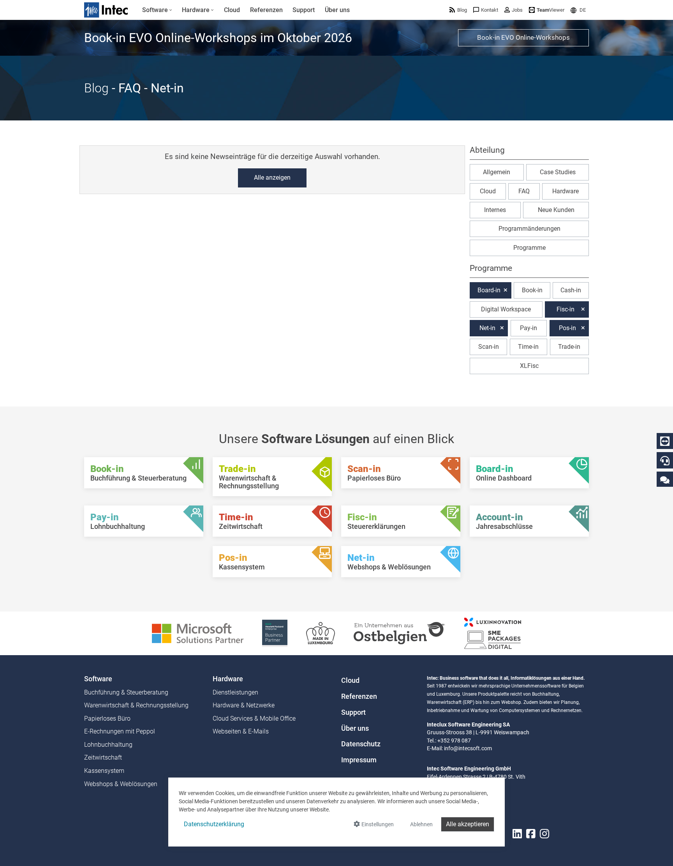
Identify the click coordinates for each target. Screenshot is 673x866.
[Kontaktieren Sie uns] (665, 479)
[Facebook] (531, 834)
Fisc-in (565, 309)
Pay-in (528, 328)
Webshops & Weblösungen (120, 784)
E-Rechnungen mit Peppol (119, 731)
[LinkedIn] (517, 834)
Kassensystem (104, 770)
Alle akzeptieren (467, 824)
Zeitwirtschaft (103, 757)
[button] (578, 10)
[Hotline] (665, 460)
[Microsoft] (197, 632)
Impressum (359, 760)
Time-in (528, 346)
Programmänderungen (529, 228)
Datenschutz (361, 744)
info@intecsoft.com (468, 748)
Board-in (488, 290)
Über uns (355, 728)
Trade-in (569, 346)
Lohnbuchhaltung (108, 744)
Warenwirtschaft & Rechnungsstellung (136, 705)
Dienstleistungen (235, 692)
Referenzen (359, 696)
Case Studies (558, 172)
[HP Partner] (274, 632)
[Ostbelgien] (400, 632)
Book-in (532, 290)
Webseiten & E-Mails (241, 731)
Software (98, 679)
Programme (529, 247)
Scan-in (488, 346)
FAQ (524, 191)
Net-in (487, 328)
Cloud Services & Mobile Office (254, 718)
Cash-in (570, 290)
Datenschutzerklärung (214, 824)
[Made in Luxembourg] (320, 632)
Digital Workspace (506, 309)
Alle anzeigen (272, 177)
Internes (495, 210)
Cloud (488, 191)
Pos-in (567, 328)
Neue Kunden (556, 210)
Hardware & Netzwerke (244, 705)
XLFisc (529, 365)
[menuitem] (157, 10)
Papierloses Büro (107, 718)
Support (353, 712)
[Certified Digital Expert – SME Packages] (492, 632)
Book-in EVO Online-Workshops (523, 37)
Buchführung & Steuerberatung (126, 692)
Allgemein (496, 172)
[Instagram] (544, 834)
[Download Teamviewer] (665, 441)
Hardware (565, 191)
